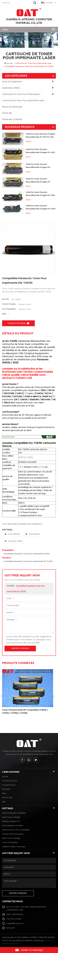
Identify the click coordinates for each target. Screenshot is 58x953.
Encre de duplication (12, 81)
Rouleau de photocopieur (13, 834)
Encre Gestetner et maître (12, 825)
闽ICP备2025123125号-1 (11, 943)
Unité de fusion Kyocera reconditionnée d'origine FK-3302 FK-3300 (40, 151)
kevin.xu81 (10, 928)
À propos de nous (9, 781)
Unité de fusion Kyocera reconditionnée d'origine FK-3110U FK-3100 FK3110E (41, 207)
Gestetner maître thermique (13, 846)
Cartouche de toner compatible (15, 830)
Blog (4, 793)
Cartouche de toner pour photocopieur (21, 94)
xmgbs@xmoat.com (15, 923)
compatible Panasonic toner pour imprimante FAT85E (26, 554)
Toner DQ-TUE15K (15, 541)
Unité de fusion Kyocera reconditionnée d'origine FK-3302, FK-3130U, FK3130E (40, 194)
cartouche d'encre (28, 341)
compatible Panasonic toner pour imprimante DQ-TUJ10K (28, 561)
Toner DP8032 (14, 534)
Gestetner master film (11, 821)
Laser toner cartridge (11, 817)
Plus (28, 141)
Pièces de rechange (12, 106)
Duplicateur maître (11, 88)
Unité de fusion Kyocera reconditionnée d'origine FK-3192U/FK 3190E (38, 166)
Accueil (9, 63)
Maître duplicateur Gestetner (14, 813)
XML (3, 802)
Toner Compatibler (10, 842)
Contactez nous (16, 323)
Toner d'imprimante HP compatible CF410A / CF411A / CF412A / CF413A (25, 711)
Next (53, 696)
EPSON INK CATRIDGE (12, 119)
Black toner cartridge (11, 838)
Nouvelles (6, 789)
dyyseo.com (49, 940)
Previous (1, 696)
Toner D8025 (34, 534)
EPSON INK (7, 113)
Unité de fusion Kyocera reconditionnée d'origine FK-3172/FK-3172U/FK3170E (38, 181)
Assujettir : (26, 588)
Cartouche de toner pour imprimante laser (23, 100)
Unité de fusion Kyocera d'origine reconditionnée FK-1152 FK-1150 (40, 135)
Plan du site (7, 797)
